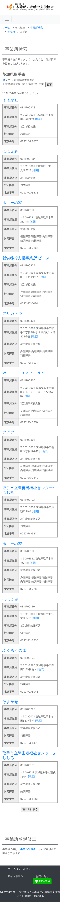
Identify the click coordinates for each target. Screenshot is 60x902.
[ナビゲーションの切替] (7, 19)
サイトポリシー (17, 876)
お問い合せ (42, 876)
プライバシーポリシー (20, 869)
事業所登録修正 (29, 849)
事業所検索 (36, 27)
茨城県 (11, 31)
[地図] (38, 119)
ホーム (6, 27)
